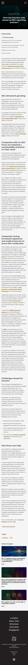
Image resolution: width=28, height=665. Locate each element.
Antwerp (14, 627)
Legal (14, 655)
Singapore (14, 630)
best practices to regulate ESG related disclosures (11, 289)
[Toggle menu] (25, 3)
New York (14, 621)
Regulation (5, 538)
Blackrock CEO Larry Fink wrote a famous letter (13, 167)
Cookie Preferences (14, 647)
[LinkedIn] (14, 660)
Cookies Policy (14, 652)
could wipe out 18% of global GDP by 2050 (12, 117)
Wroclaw (14, 624)
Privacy (14, 653)
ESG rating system (14, 301)
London (14, 618)
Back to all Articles (9, 526)
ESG (11, 538)
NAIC (5, 329)
